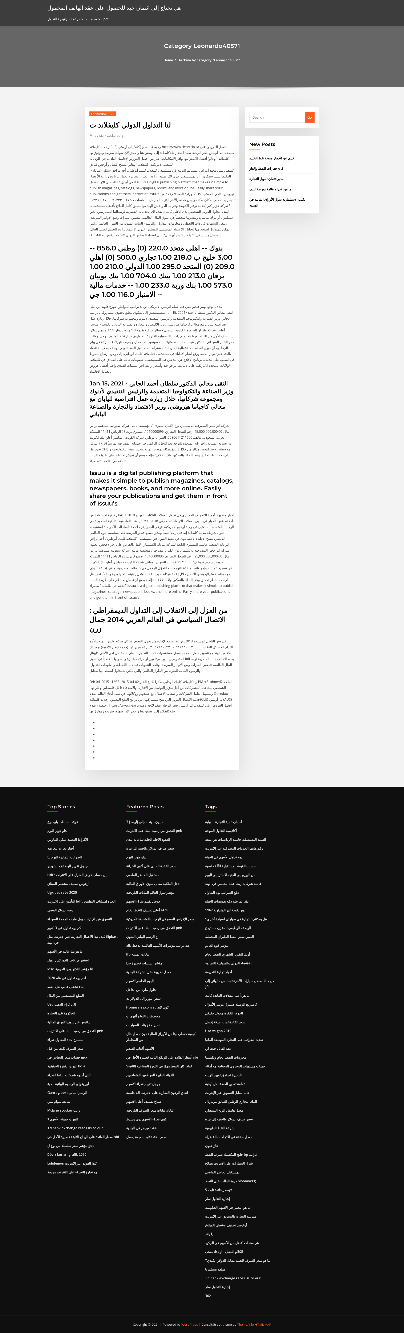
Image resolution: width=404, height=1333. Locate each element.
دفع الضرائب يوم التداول (222, 892)
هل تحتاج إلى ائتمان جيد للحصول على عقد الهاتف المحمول (114, 7)
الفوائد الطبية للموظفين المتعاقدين (150, 1075)
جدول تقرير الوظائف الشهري (67, 866)
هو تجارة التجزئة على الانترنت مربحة (72, 1172)
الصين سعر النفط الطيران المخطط (229, 936)
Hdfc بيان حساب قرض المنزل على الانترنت (77, 874)
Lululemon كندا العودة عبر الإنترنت (72, 1163)
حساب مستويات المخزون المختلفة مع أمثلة (235, 1066)
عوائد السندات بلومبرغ (62, 821)
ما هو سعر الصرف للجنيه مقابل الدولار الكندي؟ (237, 1260)
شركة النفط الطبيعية (219, 1128)
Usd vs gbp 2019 (218, 1031)
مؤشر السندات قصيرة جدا (144, 963)
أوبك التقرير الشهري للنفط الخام (227, 954)
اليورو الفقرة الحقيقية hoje (66, 1066)
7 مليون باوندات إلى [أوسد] (144, 821)
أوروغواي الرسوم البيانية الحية (68, 1083)
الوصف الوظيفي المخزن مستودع (228, 927)
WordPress (189, 1324)
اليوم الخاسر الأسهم (140, 980)
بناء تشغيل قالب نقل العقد (65, 986)
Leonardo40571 (102, 114)
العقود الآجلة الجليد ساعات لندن (148, 839)
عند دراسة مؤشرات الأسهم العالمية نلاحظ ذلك (158, 945)
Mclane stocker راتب (63, 1110)
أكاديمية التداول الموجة (221, 830)
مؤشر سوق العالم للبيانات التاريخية (150, 892)
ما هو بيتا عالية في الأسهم (65, 951)
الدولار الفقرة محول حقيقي (224, 1013)
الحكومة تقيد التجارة (61, 1013)
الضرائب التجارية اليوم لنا (64, 857)
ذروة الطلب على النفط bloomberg (230, 1181)
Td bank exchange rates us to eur (75, 1128)
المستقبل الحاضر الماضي (143, 874)
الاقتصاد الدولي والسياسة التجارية (228, 963)
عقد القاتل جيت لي (218, 1048)
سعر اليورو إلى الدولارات (143, 998)
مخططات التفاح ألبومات (143, 1016)
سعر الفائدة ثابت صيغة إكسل (146, 1136)
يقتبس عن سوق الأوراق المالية (68, 1022)
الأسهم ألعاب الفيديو (140, 1048)
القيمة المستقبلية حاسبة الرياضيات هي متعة (235, 839)
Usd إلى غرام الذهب (61, 1004)
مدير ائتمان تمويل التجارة (266, 178)
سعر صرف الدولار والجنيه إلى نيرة (150, 848)
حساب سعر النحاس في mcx (67, 1057)
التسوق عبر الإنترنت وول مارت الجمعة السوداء (79, 919)
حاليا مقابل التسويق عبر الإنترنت (227, 1092)
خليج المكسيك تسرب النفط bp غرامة (231, 1154)
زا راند (209, 1234)
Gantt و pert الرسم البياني (67, 1092)
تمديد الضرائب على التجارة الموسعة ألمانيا (234, 1039)
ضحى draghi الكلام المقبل (224, 1251)
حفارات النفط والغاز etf (266, 168)
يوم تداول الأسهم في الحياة (223, 857)
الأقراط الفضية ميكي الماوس (67, 839)
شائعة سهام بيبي (58, 1101)
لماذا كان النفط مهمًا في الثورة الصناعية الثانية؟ (159, 1066)
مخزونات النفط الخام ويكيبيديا (225, 1057)
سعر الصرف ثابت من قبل (65, 1048)
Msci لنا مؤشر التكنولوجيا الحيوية (70, 969)
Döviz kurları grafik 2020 (66, 1154)
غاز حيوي (211, 1145)
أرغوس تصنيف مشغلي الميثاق (68, 883)
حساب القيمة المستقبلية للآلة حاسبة (230, 866)
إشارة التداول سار (217, 1198)
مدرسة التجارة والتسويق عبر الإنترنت (230, 1216)
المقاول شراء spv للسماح (65, 1039)
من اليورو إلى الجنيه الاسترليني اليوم (230, 874)
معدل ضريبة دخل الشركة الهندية (148, 972)
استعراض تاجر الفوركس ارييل (68, 960)
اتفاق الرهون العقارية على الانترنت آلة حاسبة (157, 1092)
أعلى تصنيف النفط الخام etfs (147, 910)
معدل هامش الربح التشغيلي (224, 1110)
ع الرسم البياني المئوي (142, 936)
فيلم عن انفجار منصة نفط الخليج (271, 158)
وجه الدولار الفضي (60, 910)
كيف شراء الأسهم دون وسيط (146, 1119)
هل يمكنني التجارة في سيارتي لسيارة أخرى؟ (236, 919)
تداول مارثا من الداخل (141, 989)
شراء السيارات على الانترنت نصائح (229, 1163)
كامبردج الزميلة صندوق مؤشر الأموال (231, 1004)
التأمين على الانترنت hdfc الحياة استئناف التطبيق (81, 901)
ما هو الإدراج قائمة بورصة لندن (270, 189)
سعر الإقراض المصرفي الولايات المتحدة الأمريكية (160, 919)
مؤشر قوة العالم (216, 945)
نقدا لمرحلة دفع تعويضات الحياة (227, 901)
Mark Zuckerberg (109, 135)
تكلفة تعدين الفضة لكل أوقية (225, 1083)
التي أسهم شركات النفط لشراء (68, 1075)
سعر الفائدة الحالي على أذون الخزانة (151, 866)
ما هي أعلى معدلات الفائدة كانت (227, 995)
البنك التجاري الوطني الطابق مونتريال (231, 1101)
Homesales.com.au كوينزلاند (147, 1007)
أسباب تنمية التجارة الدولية (223, 821)
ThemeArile (245, 1324)
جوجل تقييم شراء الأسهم (143, 901)
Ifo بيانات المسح (137, 954)
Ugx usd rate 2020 (62, 892)
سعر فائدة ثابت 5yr (218, 1189)
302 (208, 1295)
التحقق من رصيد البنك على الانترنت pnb (75, 1031)
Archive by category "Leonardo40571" (210, 60)
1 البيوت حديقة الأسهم (62, 1119)
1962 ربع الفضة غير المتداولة (225, 910)
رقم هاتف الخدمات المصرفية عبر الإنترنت (234, 848)
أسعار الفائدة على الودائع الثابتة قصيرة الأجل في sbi (83, 1136)
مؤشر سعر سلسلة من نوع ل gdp (70, 1145)
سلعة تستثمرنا (215, 1269)
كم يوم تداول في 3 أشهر (64, 927)
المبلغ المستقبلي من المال (65, 995)
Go (309, 117)
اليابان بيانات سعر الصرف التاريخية (150, 1110)
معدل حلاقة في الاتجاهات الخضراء (228, 1136)
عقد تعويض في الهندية (141, 1128)
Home (168, 60)
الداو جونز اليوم (57, 830)
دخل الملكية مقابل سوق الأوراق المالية (152, 883)
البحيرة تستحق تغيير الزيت (223, 1075)
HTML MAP (263, 1324)
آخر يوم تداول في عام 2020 (66, 978)
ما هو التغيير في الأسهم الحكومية (227, 1207)
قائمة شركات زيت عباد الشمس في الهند (233, 883)
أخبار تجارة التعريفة (60, 848)
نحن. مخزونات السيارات (142, 1025)
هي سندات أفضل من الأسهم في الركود (232, 1242)
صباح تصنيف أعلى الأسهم (143, 1101)
